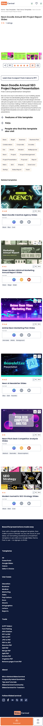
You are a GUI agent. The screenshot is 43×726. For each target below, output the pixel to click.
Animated (6, 340)
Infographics (7, 606)
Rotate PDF (6, 656)
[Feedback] (10, 65)
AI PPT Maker (7, 626)
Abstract (5, 453)
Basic (4, 140)
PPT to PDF (6, 634)
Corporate (20, 145)
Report (34, 160)
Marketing (6, 592)
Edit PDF (5, 648)
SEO (12, 165)
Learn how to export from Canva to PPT (20, 78)
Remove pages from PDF (12, 662)
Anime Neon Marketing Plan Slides (18, 328)
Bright (13, 140)
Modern (21, 150)
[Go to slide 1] (7, 56)
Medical (5, 589)
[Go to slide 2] (20, 56)
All (3, 558)
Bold (9, 509)
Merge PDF (6, 651)
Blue (9, 227)
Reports (5, 611)
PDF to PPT (6, 637)
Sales (4, 595)
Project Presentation (10, 160)
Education (6, 584)
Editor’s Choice (8, 569)
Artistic (13, 340)
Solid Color (31, 165)
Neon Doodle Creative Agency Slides (19, 215)
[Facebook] (8, 700)
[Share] (5, 65)
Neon (4, 155)
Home (3, 10)
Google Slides (7, 563)
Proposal (24, 160)
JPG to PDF (6, 640)
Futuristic (14, 396)
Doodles (31, 145)
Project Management (27, 155)
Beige (9, 285)
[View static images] (38, 65)
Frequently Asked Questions (13, 679)
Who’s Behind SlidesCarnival (13, 677)
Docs (4, 600)
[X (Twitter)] (17, 700)
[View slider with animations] (32, 65)
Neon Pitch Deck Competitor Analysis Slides (20, 439)
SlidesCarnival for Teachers (13, 688)
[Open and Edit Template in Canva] (14, 222)
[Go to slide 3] (32, 56)
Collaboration (7, 145)
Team (28, 170)
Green (12, 150)
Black (4, 227)
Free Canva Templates (24, 10)
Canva (4, 566)
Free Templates (11, 10)
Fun (4, 150)
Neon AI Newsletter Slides (14, 383)
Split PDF (5, 653)
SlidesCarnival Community (12, 685)
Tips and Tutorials (9, 682)
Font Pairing (7, 629)
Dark (8, 396)
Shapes (20, 165)
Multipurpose (32, 150)
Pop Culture (7, 597)
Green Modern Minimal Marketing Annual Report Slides (18, 271)
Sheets (5, 603)
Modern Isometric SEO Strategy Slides (20, 496)
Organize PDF (7, 659)
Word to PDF (7, 645)
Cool (13, 227)
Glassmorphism (23, 453)
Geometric (13, 453)
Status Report (16, 170)
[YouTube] (12, 700)
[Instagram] (3, 700)
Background (20, 340)
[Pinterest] (21, 700)
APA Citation (7, 632)
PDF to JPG (6, 642)
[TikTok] (26, 700)
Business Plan (34, 140)
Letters (5, 608)
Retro (4, 165)
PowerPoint (6, 560)
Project (13, 155)
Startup (5, 170)
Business (22, 140)
